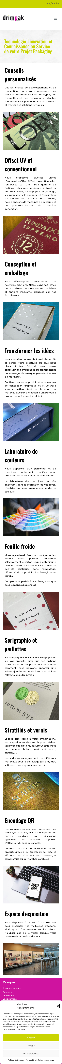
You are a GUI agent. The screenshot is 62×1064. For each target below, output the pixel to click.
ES (48, 3)
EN (54, 3)
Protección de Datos (34, 1060)
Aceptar (31, 1037)
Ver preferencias (31, 1053)
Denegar (31, 1045)
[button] (57, 1006)
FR (59, 3)
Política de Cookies (16, 1060)
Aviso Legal (49, 1060)
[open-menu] (55, 19)
